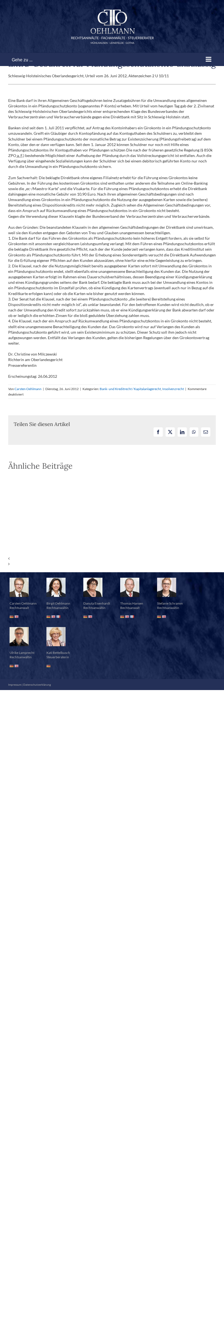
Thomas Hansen (131, 603)
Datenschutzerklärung (37, 684)
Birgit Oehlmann (58, 603)
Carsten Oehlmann (28, 389)
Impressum (14, 684)
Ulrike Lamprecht (22, 653)
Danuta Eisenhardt (96, 603)
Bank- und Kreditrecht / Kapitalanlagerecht (130, 389)
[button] (112, 558)
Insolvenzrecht (173, 389)
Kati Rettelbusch (58, 653)
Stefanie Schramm (170, 603)
